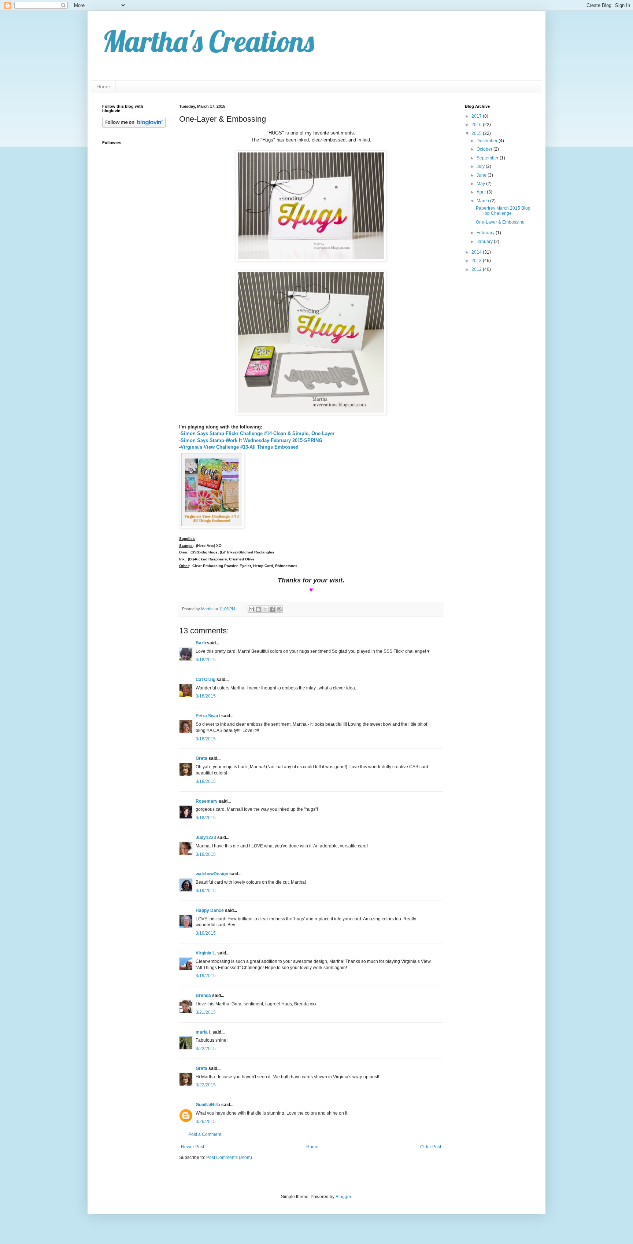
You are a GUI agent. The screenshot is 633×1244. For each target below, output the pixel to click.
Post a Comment (204, 1134)
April (482, 192)
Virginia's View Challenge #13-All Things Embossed (240, 447)
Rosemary (207, 801)
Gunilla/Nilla (208, 1104)
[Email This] (251, 609)
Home (103, 86)
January (485, 241)
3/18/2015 (206, 659)
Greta (201, 758)
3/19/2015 (206, 890)
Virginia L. (206, 953)
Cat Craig (205, 679)
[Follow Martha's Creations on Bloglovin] (134, 126)
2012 (477, 269)
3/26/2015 (206, 1121)
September (488, 158)
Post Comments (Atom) (229, 1157)
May (481, 183)
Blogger (343, 1196)
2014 (477, 252)
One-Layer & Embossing (500, 222)
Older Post (430, 1146)
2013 (477, 260)
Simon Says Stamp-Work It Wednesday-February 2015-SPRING (251, 440)
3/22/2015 (206, 1048)
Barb (201, 642)
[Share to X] (265, 609)
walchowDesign (212, 873)
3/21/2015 (206, 1012)
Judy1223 (206, 837)
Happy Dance (210, 910)
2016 (477, 124)
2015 (477, 133)
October (485, 149)
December (488, 140)
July (481, 166)
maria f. (203, 1032)
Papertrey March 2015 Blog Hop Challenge (503, 211)
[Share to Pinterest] (279, 609)
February (486, 232)
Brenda (203, 995)
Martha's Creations (208, 41)
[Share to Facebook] (272, 609)
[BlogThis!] (258, 609)
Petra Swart (208, 715)
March (483, 200)
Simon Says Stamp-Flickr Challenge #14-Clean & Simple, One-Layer (257, 433)
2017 (477, 116)
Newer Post (192, 1146)
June (482, 175)
